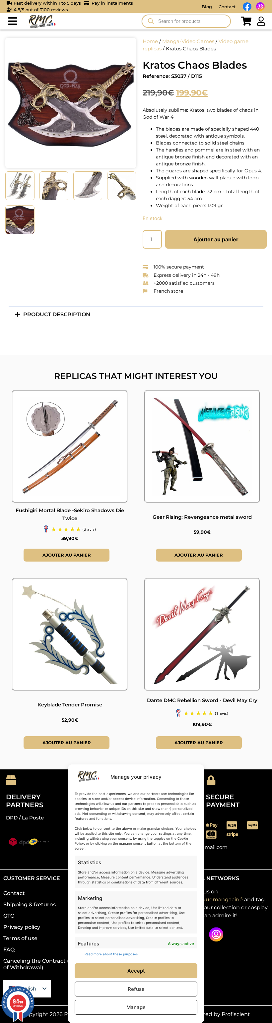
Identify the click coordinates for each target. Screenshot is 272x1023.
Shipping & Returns (29, 904)
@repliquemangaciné (214, 899)
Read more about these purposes (111, 954)
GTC (8, 916)
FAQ (9, 949)
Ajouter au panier (215, 239)
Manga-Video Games (188, 41)
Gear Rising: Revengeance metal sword (202, 517)
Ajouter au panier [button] (66, 555)
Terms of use (20, 938)
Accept (136, 971)
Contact (227, 6)
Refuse (136, 989)
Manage (136, 1007)
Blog (207, 6)
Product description (56, 314)
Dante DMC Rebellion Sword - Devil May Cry (202, 700)
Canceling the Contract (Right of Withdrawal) (43, 964)
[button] (12, 21)
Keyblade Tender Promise (69, 704)
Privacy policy (21, 927)
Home (150, 41)
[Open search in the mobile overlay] (186, 21)
